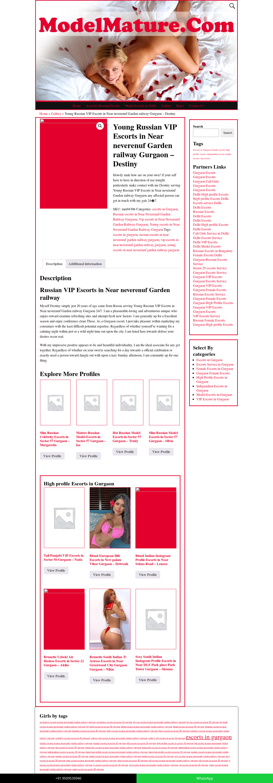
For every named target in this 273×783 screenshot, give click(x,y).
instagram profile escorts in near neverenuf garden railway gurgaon (117, 751)
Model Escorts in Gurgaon (214, 394)
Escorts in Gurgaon (202, 149)
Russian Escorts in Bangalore (212, 250)
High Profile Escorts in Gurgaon (211, 379)
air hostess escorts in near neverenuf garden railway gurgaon (68, 722)
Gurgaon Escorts (204, 172)
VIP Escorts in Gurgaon (212, 399)
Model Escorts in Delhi (140, 105)
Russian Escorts (203, 211)
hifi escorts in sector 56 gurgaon (141, 743)
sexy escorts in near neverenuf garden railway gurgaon (199, 756)
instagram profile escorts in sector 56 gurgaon (169, 751)
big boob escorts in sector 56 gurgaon (103, 726)
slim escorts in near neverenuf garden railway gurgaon (91, 760)
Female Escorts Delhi (207, 255)
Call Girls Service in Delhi (211, 233)
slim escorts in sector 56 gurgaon (132, 760)
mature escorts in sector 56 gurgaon (71, 756)
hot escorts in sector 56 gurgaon (69, 747)
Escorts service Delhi (207, 202)
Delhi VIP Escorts (205, 242)
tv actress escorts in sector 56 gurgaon (110, 764)
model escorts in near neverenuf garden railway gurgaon (115, 756)
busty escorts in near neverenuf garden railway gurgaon (132, 730)
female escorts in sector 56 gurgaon (109, 743)
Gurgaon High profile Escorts (213, 324)
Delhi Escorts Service (207, 237)
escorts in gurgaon (125, 234)
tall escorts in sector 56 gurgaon (213, 760)
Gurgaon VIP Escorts (207, 276)
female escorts (218, 149)
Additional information (85, 263)
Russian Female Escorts (209, 320)
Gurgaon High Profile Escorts (213, 302)
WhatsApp (204, 778)
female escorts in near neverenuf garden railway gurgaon (66, 743)
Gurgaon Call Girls (206, 181)
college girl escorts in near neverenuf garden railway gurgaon (119, 738)
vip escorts (205, 158)
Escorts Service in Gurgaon (214, 364)
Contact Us (196, 105)
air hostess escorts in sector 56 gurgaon (114, 722)
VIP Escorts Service (206, 316)
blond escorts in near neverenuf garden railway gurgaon (146, 726)
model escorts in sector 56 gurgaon (158, 756)
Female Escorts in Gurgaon (214, 368)
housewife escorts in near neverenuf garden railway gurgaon (113, 747)
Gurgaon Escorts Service (210, 272)
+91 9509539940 (68, 778)
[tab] (54, 263)
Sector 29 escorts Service (210, 268)
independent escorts (216, 154)
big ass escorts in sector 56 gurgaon (202, 722)
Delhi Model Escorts (207, 246)
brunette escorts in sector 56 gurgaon (89, 730)
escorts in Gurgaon (165, 209)
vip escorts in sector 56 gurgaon (193, 764)
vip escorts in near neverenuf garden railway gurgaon (153, 764)
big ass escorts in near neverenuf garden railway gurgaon (159, 722)
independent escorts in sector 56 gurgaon (66, 751)
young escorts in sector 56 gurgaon (88, 769)
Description (54, 263)
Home (77, 105)
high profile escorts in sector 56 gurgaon (175, 743)
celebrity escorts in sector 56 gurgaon (72, 738)
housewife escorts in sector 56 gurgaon (159, 747)
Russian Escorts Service (209, 294)
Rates (180, 105)
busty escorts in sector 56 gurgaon (173, 730)
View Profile (52, 455)
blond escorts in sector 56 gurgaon (188, 726)
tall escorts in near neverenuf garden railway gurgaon (173, 760)
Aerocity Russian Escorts (103, 105)
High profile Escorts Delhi (210, 198)
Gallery (166, 105)
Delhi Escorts (202, 207)
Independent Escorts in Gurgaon (211, 388)
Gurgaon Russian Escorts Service (210, 261)
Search (198, 126)
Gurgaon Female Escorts (209, 289)
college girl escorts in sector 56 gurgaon (166, 738)
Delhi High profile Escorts (210, 194)
